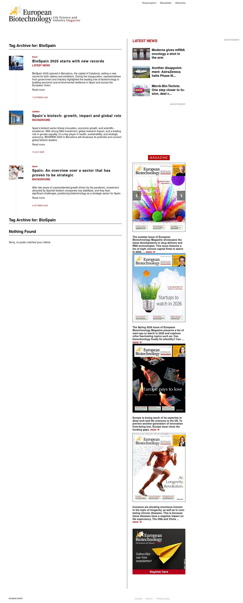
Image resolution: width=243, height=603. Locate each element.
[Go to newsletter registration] (159, 551)
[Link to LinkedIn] (177, 598)
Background (41, 120)
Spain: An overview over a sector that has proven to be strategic (71, 172)
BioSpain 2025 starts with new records (68, 60)
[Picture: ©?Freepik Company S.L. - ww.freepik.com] (16, 172)
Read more (38, 89)
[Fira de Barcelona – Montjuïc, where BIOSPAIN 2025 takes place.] (16, 118)
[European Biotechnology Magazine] (44, 15)
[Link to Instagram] (183, 598)
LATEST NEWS (145, 40)
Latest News (41, 65)
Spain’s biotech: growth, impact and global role (76, 115)
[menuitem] (149, 3)
